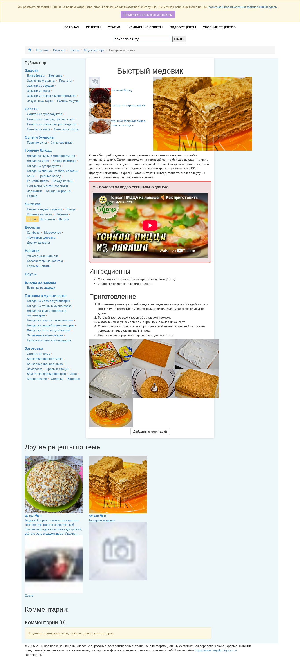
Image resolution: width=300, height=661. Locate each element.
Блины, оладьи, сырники (44, 209)
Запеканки (34, 190)
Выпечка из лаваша (41, 287)
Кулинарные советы (145, 27)
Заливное (55, 75)
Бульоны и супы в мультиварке (49, 340)
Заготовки (34, 348)
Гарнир (32, 195)
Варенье (73, 378)
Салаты (31, 108)
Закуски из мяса (38, 90)
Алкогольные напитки (42, 255)
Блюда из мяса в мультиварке (48, 300)
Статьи (114, 27)
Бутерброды (36, 75)
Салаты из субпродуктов (44, 114)
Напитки (32, 250)
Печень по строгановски (127, 105)
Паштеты (65, 80)
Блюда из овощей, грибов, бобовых (52, 170)
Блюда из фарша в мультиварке (50, 320)
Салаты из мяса (38, 129)
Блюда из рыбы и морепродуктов (51, 155)
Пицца (71, 209)
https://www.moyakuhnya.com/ (216, 650)
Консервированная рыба (45, 363)
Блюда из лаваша (40, 282)
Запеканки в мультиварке (45, 335)
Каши (31, 175)
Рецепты (93, 27)
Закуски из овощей (40, 85)
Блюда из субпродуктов (44, 165)
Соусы (31, 273)
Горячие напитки (39, 265)
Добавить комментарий (150, 431)
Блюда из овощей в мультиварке (50, 325)
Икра (73, 373)
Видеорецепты (183, 27)
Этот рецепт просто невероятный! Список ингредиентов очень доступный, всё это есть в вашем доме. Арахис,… (53, 528)
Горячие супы (37, 142)
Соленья (57, 378)
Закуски (32, 70)
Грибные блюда (50, 175)
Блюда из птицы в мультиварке (49, 305)
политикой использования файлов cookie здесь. (243, 6)
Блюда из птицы (64, 160)
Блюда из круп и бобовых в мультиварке (46, 312)
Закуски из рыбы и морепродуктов (51, 95)
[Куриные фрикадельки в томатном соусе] (100, 125)
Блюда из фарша (58, 190)
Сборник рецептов (219, 27)
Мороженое (52, 232)
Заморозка (34, 368)
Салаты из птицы (66, 129)
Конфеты (33, 232)
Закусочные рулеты (41, 80)
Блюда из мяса (38, 160)
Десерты (32, 227)
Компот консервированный (46, 373)
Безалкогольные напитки (45, 260)
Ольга (29, 595)
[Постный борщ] (100, 95)
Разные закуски (68, 100)
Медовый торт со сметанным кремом (52, 520)
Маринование (37, 378)
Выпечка (59, 50)
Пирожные (47, 219)
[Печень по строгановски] (100, 110)
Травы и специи (57, 368)
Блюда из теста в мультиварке (48, 330)
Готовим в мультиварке (46, 295)
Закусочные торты (40, 100)
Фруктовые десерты (41, 237)
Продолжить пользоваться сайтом (147, 14)
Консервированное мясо (45, 358)
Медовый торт (94, 50)
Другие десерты (38, 242)
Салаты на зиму (38, 353)
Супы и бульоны (40, 137)
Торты (74, 50)
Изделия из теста (39, 214)
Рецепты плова (38, 180)
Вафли (64, 219)
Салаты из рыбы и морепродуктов (51, 124)
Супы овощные (62, 142)
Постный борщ (121, 90)
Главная (71, 27)
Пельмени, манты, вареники (47, 185)
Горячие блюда (38, 150)
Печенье (62, 214)
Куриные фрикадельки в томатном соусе (127, 122)
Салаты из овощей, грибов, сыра (50, 119)
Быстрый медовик (102, 520)
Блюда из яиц (62, 180)
